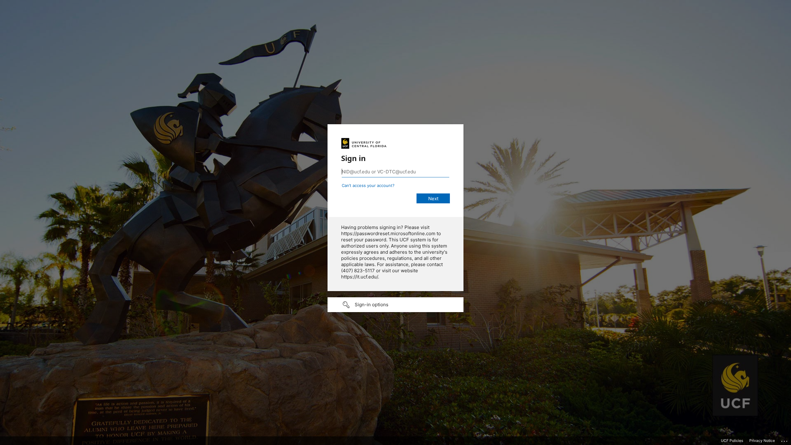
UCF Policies (732, 440)
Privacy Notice (762, 440)
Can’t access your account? (368, 185)
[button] (395, 304)
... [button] (785, 440)
